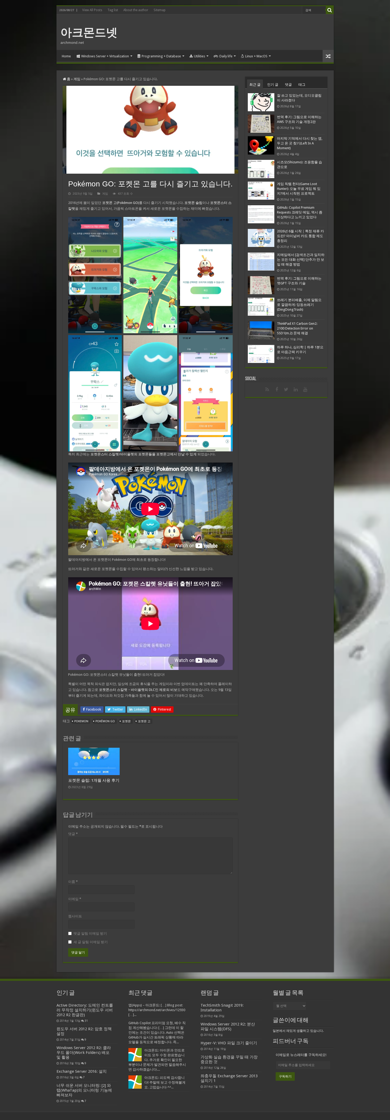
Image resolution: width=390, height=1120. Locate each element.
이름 (73, 882)
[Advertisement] (233, 32)
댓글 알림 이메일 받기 (90, 933)
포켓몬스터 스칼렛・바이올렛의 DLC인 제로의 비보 (138, 690)
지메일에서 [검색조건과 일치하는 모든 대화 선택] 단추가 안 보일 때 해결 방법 (300, 259)
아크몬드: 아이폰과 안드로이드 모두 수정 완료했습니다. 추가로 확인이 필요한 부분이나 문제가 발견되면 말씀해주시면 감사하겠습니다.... (157, 1059)
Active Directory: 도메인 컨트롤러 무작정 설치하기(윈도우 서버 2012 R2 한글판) (85, 1010)
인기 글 (272, 85)
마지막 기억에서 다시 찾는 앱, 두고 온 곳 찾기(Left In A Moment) (299, 143)
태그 (301, 85)
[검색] (330, 10)
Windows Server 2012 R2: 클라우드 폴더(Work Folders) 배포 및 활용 (84, 1052)
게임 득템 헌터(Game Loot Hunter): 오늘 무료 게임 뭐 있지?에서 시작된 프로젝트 (298, 188)
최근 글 (255, 85)
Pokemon (81, 721)
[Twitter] (286, 389)
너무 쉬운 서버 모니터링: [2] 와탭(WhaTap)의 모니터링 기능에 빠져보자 (84, 1090)
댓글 (73, 834)
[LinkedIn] (296, 389)
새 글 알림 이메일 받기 (90, 942)
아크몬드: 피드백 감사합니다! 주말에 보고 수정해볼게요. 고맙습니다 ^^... (164, 1082)
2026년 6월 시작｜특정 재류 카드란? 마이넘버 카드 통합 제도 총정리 (300, 236)
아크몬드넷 (89, 32)
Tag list (112, 10)
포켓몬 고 (144, 721)
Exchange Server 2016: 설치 (82, 1071)
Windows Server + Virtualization (105, 56)
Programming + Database (161, 56)
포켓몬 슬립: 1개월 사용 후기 (93, 780)
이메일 (74, 899)
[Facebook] (276, 389)
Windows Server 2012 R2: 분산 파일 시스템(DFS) (228, 1026)
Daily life (225, 56)
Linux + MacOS (256, 56)
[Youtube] (305, 389)
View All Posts (92, 10)
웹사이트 (75, 916)
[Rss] (267, 389)
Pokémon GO (105, 721)
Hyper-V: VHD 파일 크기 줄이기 (229, 1043)
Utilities (199, 56)
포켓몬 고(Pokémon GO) (120, 203)
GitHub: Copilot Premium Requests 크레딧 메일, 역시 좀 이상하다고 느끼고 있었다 (299, 212)
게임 (76, 79)
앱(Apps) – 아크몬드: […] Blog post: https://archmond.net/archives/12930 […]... (156, 1010)
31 (86, 1020)
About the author (135, 10)
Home (66, 56)
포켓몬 (126, 721)
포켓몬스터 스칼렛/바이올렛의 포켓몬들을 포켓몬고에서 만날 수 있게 (143, 454)
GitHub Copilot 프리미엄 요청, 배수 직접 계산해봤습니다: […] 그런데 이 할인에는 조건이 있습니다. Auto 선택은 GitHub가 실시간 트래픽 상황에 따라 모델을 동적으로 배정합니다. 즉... (157, 1032)
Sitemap (160, 10)
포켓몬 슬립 (193, 203)
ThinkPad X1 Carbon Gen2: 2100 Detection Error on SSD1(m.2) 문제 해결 (297, 328)
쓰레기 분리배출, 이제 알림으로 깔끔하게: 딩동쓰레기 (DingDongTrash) (299, 304)
